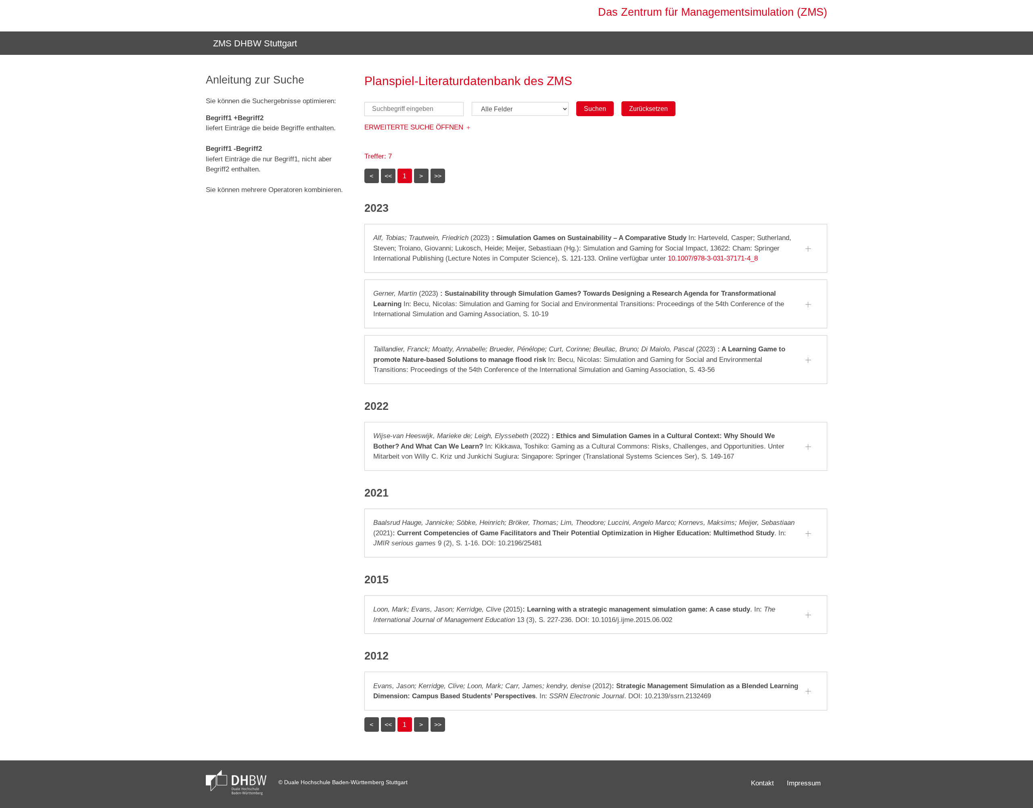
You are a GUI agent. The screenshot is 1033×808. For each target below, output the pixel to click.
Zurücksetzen (648, 108)
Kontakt (762, 783)
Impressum (804, 783)
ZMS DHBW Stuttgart (254, 43)
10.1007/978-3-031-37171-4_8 (713, 258)
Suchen (595, 108)
